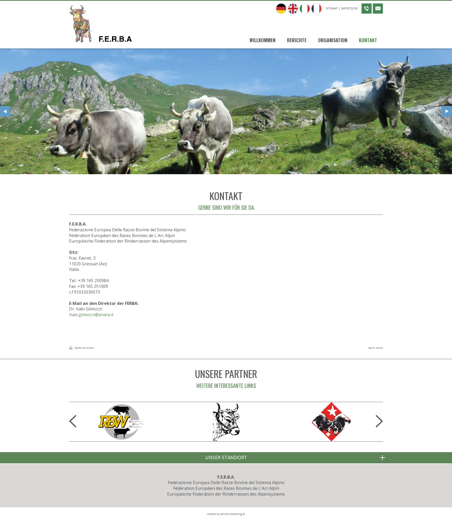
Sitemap (332, 8)
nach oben (375, 348)
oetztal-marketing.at (232, 514)
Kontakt (368, 40)
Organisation (332, 40)
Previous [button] (5, 111)
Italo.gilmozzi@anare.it (91, 314)
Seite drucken (84, 348)
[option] (226, 111)
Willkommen (262, 40)
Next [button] (447, 111)
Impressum (349, 8)
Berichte (297, 40)
